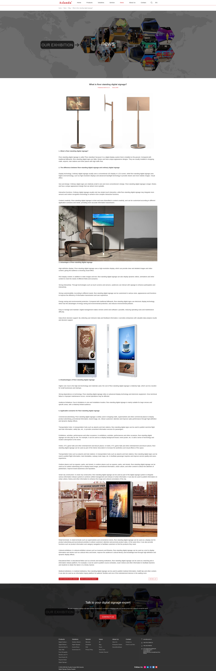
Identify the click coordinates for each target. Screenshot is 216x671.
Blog (69, 8)
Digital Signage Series (64, 662)
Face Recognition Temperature (65, 652)
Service (112, 2)
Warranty (88, 642)
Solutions (101, 2)
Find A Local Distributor (132, 644)
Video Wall (61, 649)
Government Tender (77, 649)
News (122, 2)
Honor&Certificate (117, 647)
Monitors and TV (63, 654)
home (60, 8)
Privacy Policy (89, 649)
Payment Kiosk (63, 659)
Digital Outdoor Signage (65, 642)
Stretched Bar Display (64, 647)
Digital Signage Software (78, 644)
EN (156, 2)
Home (79, 2)
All (99, 642)
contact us (108, 617)
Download (88, 644)
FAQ (87, 647)
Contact (143, 2)
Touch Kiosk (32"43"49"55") (65, 657)
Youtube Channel (103, 652)
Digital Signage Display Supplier (67, 669)
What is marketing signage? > (89, 579)
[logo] (65, 2)
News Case (102, 649)
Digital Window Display (65, 644)
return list (153, 579)
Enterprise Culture (117, 644)
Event (100, 647)
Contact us (129, 642)
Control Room (75, 647)
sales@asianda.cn (147, 639)
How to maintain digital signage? (68, 579)
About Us (132, 2)
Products (89, 2)
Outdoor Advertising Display (78, 642)
